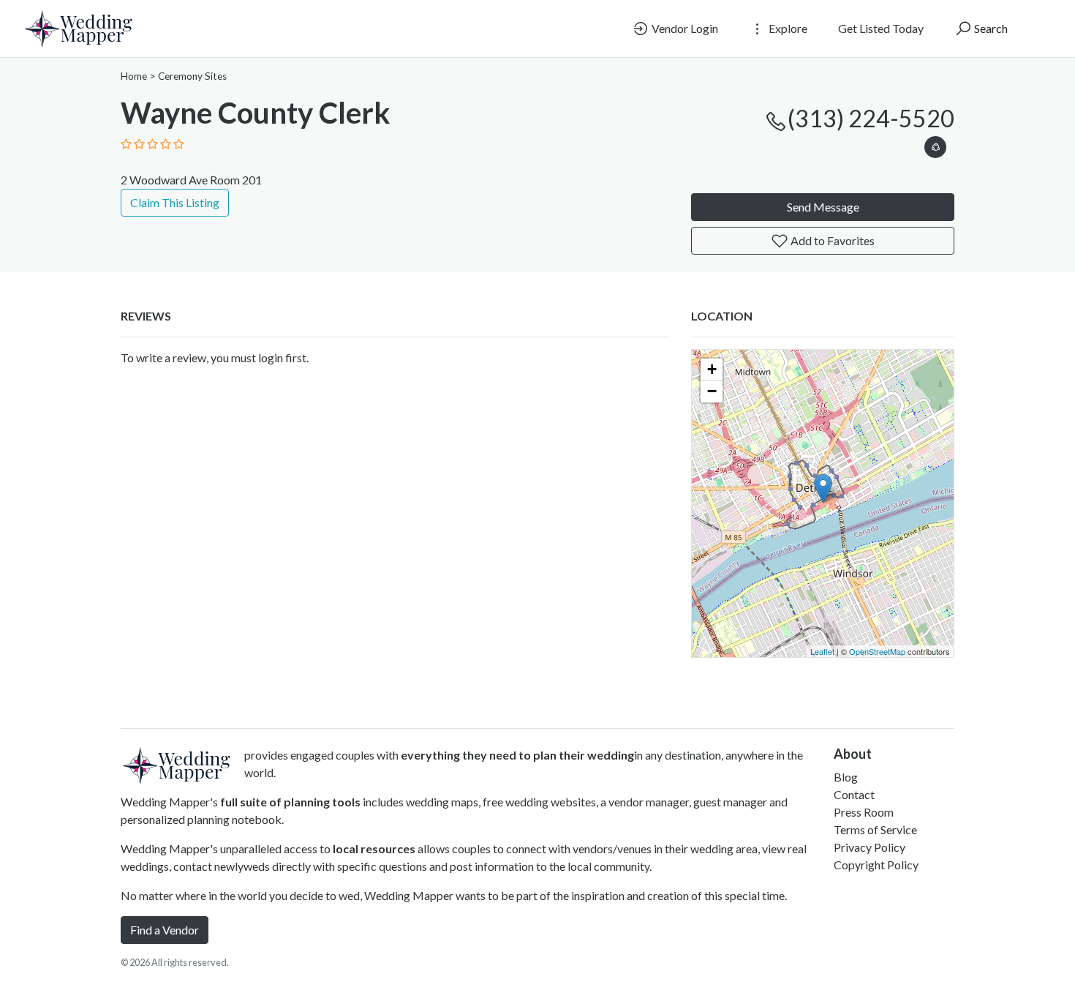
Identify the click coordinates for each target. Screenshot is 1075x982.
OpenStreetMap (877, 651)
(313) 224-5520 (871, 118)
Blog (846, 777)
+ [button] (712, 369)
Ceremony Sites (192, 76)
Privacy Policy (869, 847)
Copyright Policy (876, 865)
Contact (854, 794)
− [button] (712, 391)
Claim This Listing (174, 202)
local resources (374, 848)
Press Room (864, 812)
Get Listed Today (881, 28)
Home (134, 76)
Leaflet (822, 651)
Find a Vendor (164, 930)
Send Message (823, 207)
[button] (935, 144)
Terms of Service (875, 829)
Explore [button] (786, 28)
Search (990, 28)
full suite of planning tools (290, 802)
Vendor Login (683, 28)
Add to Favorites (831, 240)
